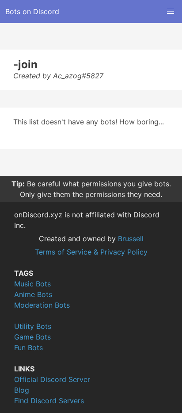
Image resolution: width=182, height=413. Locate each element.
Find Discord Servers (49, 400)
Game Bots (32, 336)
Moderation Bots (42, 305)
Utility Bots (32, 326)
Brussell (131, 238)
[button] (170, 11)
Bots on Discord (32, 11)
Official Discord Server (52, 379)
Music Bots (32, 283)
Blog (21, 390)
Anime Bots (33, 294)
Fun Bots (28, 347)
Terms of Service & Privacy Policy (91, 251)
